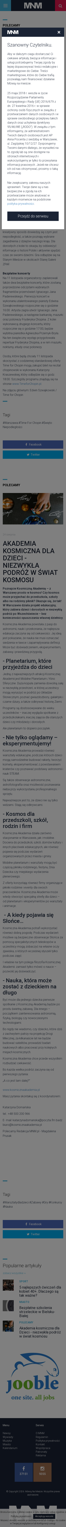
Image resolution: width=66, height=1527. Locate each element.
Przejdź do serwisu (33, 216)
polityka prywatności (20, 203)
